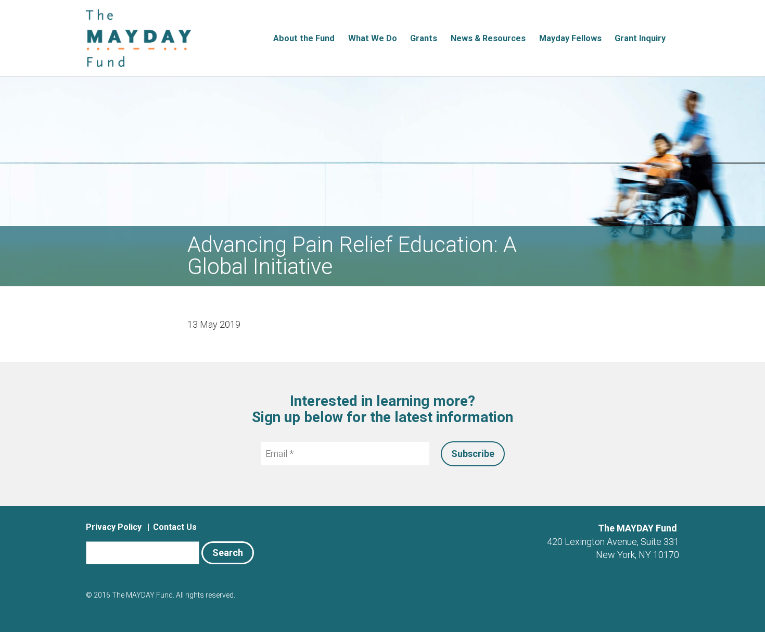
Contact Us (175, 527)
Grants (423, 38)
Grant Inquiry (640, 38)
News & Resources (488, 38)
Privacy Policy (114, 527)
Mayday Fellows (570, 38)
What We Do (372, 38)
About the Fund (304, 38)
